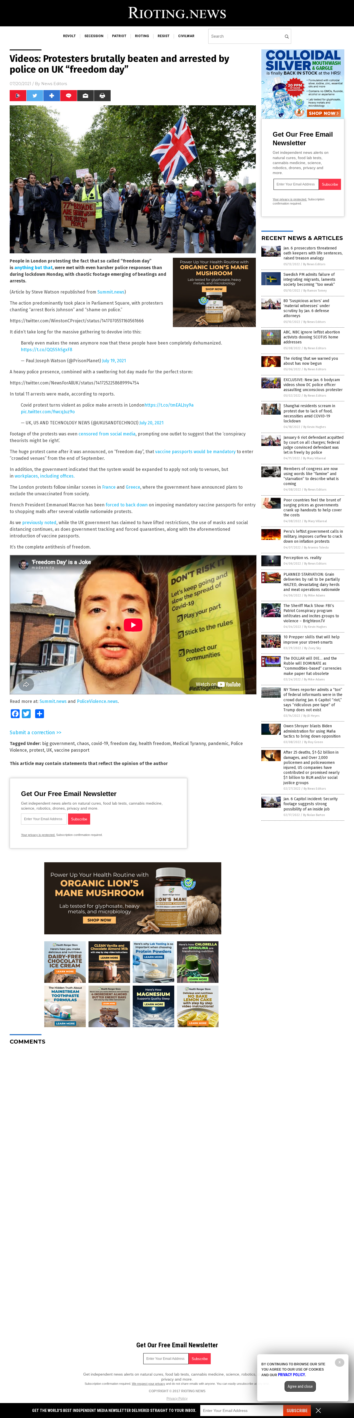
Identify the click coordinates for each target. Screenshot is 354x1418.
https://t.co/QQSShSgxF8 (46, 349)
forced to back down (127, 504)
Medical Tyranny (189, 743)
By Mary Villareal (314, 458)
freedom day (123, 743)
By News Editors (314, 264)
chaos (83, 743)
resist (164, 36)
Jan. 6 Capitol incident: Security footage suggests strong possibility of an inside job (310, 804)
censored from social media (107, 434)
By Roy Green (313, 742)
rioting (142, 36)
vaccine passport (71, 750)
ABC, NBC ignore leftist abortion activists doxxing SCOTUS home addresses (311, 337)
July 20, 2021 (151, 422)
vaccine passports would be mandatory (195, 451)
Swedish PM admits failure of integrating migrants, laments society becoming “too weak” (309, 279)
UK (49, 750)
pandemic (218, 743)
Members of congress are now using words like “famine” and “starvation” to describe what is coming (311, 476)
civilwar (186, 36)
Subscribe (297, 1410)
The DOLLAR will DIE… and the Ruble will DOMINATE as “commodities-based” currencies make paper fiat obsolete (312, 666)
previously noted (39, 522)
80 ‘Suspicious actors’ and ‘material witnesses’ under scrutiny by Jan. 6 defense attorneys (306, 308)
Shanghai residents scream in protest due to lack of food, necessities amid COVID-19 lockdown (309, 414)
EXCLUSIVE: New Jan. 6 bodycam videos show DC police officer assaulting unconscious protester (313, 385)
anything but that (33, 267)
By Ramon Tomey (315, 290)
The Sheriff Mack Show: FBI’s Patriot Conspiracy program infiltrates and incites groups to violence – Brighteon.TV (311, 613)
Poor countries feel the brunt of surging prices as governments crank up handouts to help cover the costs (312, 508)
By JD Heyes (311, 716)
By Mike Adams (314, 595)
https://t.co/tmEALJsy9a (169, 405)
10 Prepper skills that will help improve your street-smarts (311, 639)
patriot (119, 36)
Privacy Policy (177, 1399)
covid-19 (99, 743)
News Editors (54, 83)
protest (36, 750)
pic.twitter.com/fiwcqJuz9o (48, 411)
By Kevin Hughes (314, 427)
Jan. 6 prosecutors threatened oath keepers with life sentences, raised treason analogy (313, 253)
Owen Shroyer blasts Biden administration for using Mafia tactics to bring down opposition (311, 731)
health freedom (155, 743)
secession (93, 36)
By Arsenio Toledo (316, 547)
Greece (133, 487)
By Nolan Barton (314, 815)
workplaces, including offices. (45, 476)
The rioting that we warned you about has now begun (310, 361)
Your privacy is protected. (38, 834)
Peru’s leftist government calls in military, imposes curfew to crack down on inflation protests (313, 536)
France (109, 487)
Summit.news (110, 292)
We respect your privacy (148, 1383)
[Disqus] (133, 1118)
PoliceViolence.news (97, 701)
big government (58, 743)
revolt (69, 36)
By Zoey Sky (312, 648)
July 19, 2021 (114, 360)
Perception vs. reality (302, 557)
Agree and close (300, 1386)
